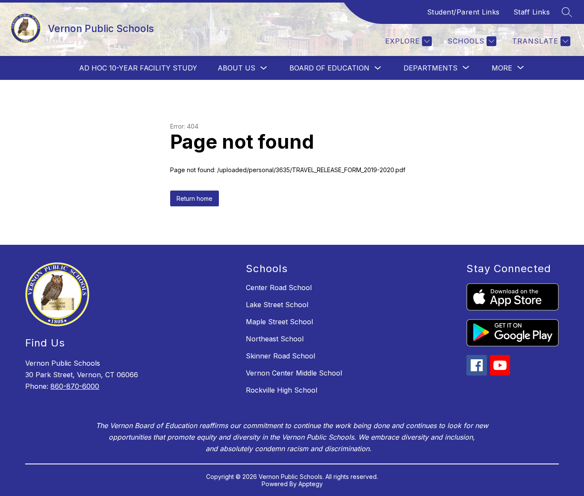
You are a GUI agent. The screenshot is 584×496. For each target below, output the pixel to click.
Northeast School (275, 339)
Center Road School (279, 287)
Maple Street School (279, 321)
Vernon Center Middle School (294, 373)
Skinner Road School (280, 356)
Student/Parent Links (463, 12)
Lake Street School (277, 304)
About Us (236, 68)
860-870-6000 (74, 386)
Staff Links (531, 12)
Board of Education (329, 68)
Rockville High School (281, 390)
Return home (194, 198)
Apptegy (310, 483)
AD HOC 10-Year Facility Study (138, 68)
